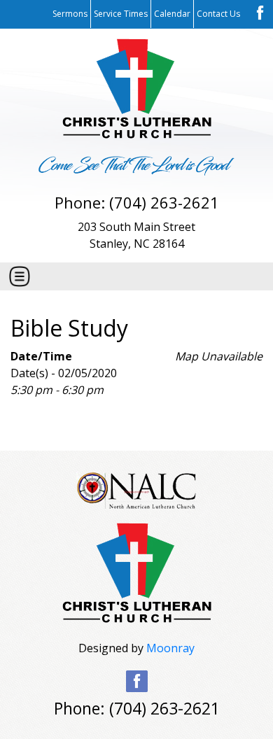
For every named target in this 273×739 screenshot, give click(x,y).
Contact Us (218, 14)
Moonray (170, 648)
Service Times (121, 14)
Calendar (172, 14)
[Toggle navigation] (19, 276)
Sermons (70, 14)
